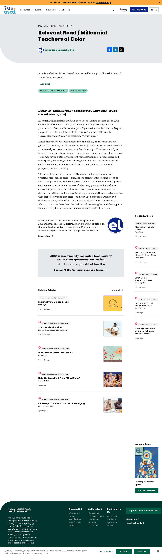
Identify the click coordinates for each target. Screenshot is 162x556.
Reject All (124, 551)
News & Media (75, 522)
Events (38, 10)
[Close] (158, 551)
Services (50, 10)
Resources (25, 10)
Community (93, 519)
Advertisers (112, 516)
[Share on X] (121, 49)
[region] (81, 551)
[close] (159, 2)
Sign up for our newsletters (143, 510)
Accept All (141, 551)
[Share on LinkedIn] (115, 49)
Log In (154, 10)
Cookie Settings (106, 551)
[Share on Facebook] (109, 49)
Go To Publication (146, 490)
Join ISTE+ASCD (139, 10)
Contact (72, 525)
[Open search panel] (112, 9)
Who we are (74, 513)
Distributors (112, 519)
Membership (64, 10)
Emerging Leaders (96, 516)
